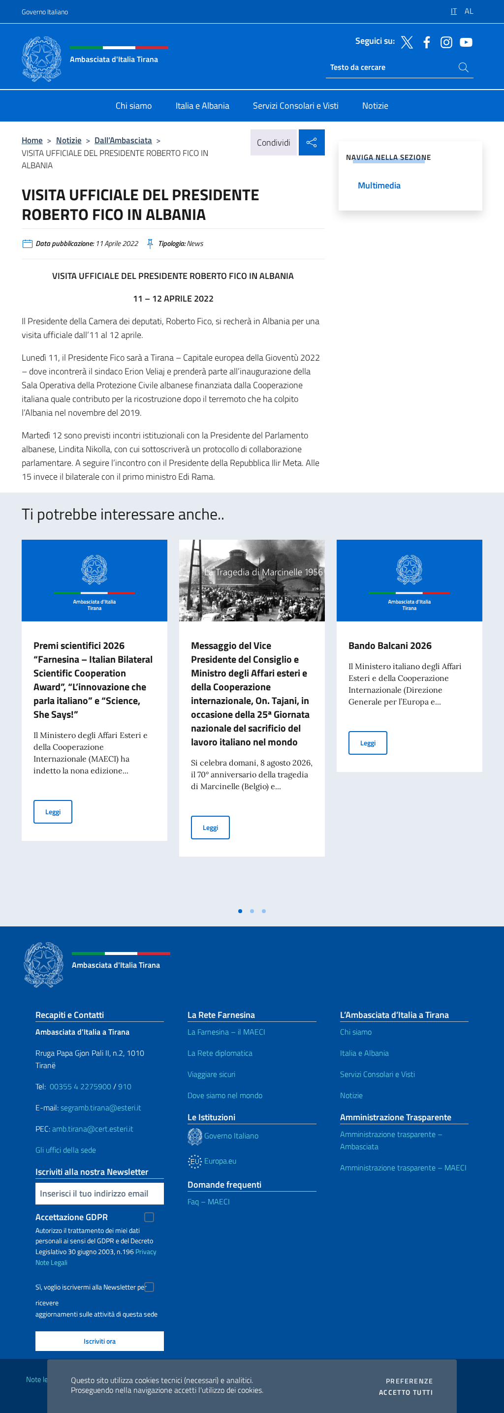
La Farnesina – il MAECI (226, 1032)
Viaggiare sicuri (211, 1074)
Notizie (69, 140)
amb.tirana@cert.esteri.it (92, 1129)
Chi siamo (356, 1032)
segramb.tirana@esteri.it (101, 1107)
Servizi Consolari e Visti (377, 1074)
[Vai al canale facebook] (424, 41)
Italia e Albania (364, 1053)
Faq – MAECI (209, 1201)
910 (124, 1086)
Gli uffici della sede (65, 1150)
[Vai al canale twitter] (404, 41)
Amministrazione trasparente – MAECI (403, 1167)
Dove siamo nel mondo (225, 1095)
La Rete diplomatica (220, 1053)
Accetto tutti (406, 1392)
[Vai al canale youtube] (463, 41)
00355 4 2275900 (80, 1086)
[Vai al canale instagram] (444, 41)
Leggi (58, 811)
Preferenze (409, 1381)
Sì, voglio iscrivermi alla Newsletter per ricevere (91, 1288)
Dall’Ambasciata (123, 140)
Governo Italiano (45, 11)
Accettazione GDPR (71, 1217)
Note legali (42, 1379)
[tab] (240, 911)
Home (32, 140)
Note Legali (51, 1262)
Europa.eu (219, 1161)
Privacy (146, 1251)
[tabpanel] (94, 721)
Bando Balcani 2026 (390, 645)
